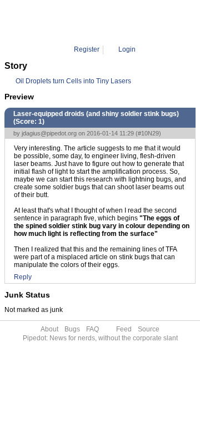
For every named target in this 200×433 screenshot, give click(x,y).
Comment (104, 22)
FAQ (92, 329)
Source (148, 329)
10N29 (137, 22)
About (49, 329)
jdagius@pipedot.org (49, 133)
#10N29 (148, 133)
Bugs (72, 329)
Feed (124, 329)
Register (86, 49)
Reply (23, 277)
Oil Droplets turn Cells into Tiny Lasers (73, 81)
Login (127, 49)
